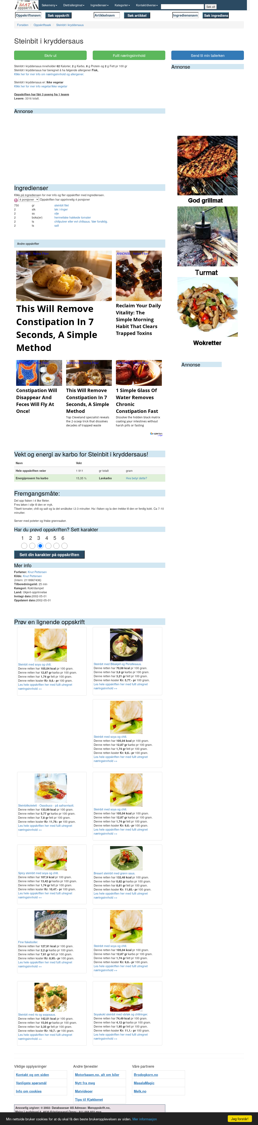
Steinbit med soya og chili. (34, 664)
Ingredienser (99, 5)
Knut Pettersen (37, 572)
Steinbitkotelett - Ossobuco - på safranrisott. (46, 805)
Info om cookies (29, 1091)
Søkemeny (48, 5)
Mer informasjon (144, 1118)
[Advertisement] (89, 144)
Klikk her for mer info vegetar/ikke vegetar (40, 86)
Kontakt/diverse (146, 5)
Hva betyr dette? (136, 478)
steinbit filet (61, 205)
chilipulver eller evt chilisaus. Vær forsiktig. (81, 221)
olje (56, 213)
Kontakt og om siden (32, 1074)
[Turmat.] (207, 241)
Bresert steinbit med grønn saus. (114, 873)
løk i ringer (61, 209)
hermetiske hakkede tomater (72, 217)
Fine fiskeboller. (28, 942)
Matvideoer (84, 1091)
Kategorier (121, 5)
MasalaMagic (144, 1082)
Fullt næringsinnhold (129, 55)
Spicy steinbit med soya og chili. (38, 873)
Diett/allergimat (72, 5)
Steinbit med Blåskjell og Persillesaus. (118, 664)
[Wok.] (207, 312)
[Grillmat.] (207, 171)
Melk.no (140, 1091)
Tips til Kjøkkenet (89, 1099)
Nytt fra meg (85, 1082)
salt (56, 225)
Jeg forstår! (240, 1118)
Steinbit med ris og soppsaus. (37, 1014)
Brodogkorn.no (146, 1074)
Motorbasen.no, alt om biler (97, 1074)
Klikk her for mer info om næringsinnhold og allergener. (49, 74)
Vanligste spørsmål (31, 1082)
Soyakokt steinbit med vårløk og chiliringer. (121, 1014)
